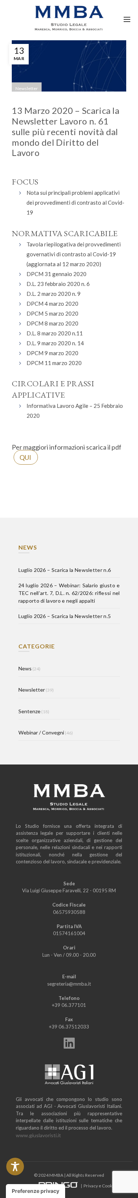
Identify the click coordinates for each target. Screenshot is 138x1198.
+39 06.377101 (69, 1005)
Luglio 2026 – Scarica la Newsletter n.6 (64, 570)
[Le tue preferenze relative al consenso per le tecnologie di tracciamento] (35, 1191)
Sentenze (29, 711)
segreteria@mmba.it (69, 984)
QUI (25, 457)
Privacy (91, 1185)
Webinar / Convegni (41, 732)
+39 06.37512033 (69, 1027)
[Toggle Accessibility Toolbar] (15, 1166)
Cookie (109, 1185)
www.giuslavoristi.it (38, 1135)
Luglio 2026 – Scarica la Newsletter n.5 (64, 616)
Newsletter (26, 88)
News (25, 668)
